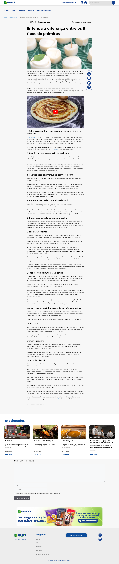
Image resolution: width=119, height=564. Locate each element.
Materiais (22, 10)
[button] (89, 74)
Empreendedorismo (44, 10)
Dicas (13, 10)
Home (6, 10)
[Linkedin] (85, 2)
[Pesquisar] (113, 3)
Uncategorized (13, 17)
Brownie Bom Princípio (43, 441)
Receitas (31, 10)
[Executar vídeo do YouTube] (55, 112)
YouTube (58, 399)
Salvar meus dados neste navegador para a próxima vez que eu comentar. (38, 493)
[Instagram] (82, 2)
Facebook (37, 399)
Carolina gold (67, 441)
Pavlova (8, 441)
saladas (56, 149)
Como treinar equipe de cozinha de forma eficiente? (101, 441)
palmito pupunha (34, 137)
